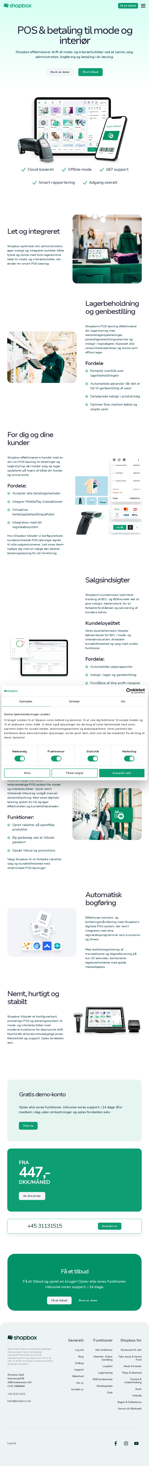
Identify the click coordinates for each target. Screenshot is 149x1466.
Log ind (79, 1349)
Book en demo (88, 1300)
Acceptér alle (121, 773)
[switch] (56, 758)
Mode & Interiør (133, 1366)
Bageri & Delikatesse (130, 1402)
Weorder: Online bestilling (102, 1358)
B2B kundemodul (102, 1379)
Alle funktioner (103, 1349)
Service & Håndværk (130, 1408)
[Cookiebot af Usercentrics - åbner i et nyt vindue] (129, 691)
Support (79, 1369)
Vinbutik (137, 1395)
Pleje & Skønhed (132, 1372)
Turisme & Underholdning (133, 1381)
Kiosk (139, 1389)
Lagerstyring (105, 1372)
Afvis (27, 773)
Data (109, 1392)
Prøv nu (28, 1125)
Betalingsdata (104, 1386)
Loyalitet (107, 1366)
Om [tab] (123, 701)
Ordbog (79, 1363)
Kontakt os (109, 1226)
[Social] (115, 1443)
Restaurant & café (131, 1349)
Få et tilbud (59, 1300)
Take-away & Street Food (130, 1358)
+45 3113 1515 (16, 1394)
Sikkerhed (78, 1376)
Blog (81, 1356)
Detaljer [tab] (74, 701)
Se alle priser (32, 1196)
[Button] (143, 5)
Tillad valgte (75, 773)
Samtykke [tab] (26, 701)
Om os (80, 1382)
